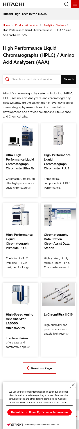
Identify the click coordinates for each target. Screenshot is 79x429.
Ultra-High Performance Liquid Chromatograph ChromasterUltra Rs (20, 161)
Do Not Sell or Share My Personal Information (39, 412)
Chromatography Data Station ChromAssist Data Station (57, 241)
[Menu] (75, 4)
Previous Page (41, 368)
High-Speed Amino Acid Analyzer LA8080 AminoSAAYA (19, 321)
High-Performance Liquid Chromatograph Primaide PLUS (19, 241)
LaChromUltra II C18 (58, 314)
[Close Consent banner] (73, 385)
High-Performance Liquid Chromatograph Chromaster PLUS (57, 161)
